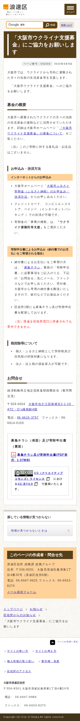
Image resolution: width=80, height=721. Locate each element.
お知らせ (36, 609)
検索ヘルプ (66, 25)
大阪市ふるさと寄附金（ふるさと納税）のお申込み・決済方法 (42, 191)
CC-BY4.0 (25, 483)
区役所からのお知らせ (20, 615)
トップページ (13, 609)
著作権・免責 (50, 661)
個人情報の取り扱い (20, 661)
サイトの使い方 (17, 651)
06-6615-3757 (28, 417)
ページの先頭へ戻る (67, 642)
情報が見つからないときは (29, 530)
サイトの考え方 (45, 651)
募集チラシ (32, 267)
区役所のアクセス (19, 671)
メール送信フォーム (21, 592)
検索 (52, 25)
